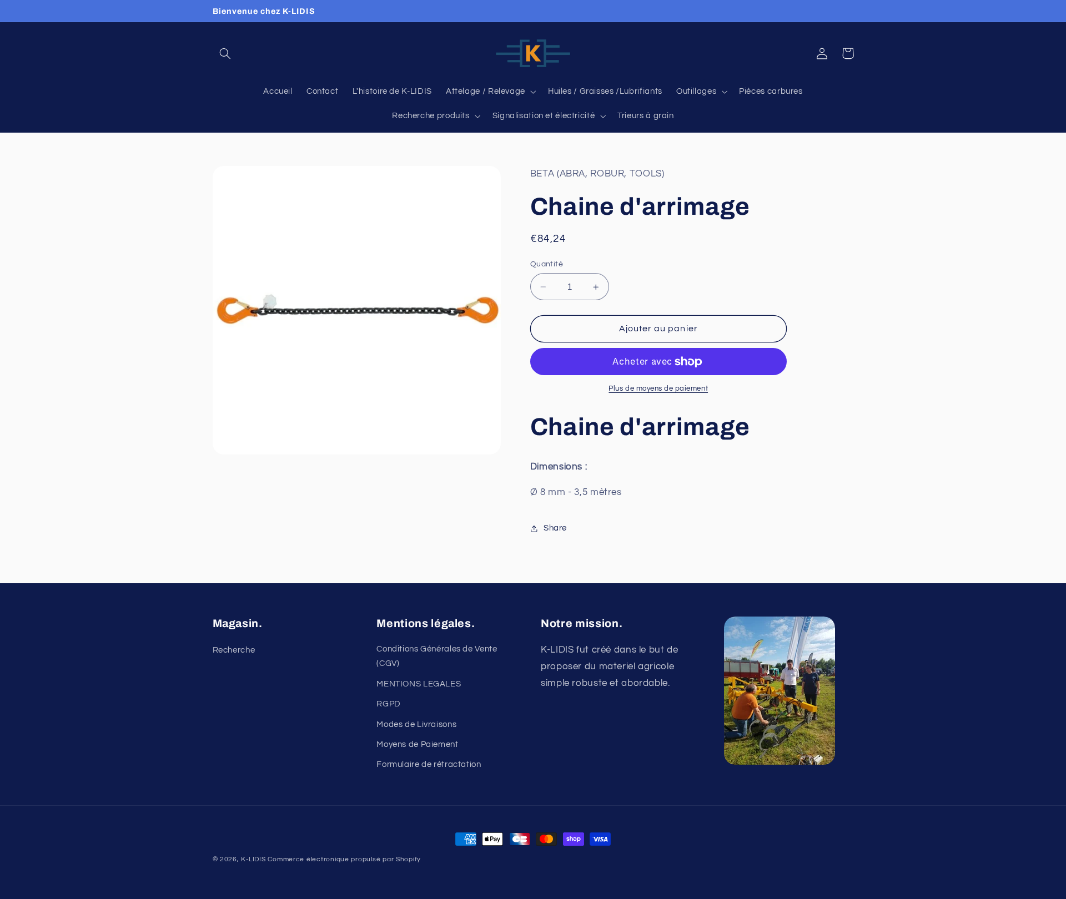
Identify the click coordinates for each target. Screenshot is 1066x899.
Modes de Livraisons (416, 724)
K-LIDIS (253, 859)
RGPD (388, 704)
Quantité (546, 264)
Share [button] (555, 528)
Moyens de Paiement (417, 744)
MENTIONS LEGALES (418, 684)
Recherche (234, 650)
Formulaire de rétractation (428, 764)
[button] (225, 53)
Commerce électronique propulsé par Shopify (344, 859)
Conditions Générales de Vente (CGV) (436, 656)
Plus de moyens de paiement (658, 389)
